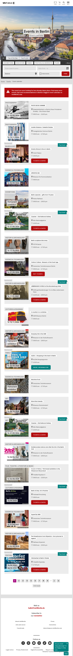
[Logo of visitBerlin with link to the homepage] (8, 3)
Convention (52, 625)
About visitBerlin (20, 621)
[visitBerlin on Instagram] (39, 643)
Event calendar (36, 35)
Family (8, 353)
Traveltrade (20, 628)
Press (52, 621)
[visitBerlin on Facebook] (23, 643)
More (68, 63)
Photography (11, 103)
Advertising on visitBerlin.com (52, 628)
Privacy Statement (22, 650)
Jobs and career (20, 625)
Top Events (24, 58)
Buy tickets (38, 274)
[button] (59, 3)
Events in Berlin (36, 31)
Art (6, 214)
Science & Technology (14, 170)
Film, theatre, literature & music (19, 466)
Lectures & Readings (14, 309)
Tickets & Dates (39, 161)
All (3, 58)
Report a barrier (51, 650)
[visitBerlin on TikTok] (44, 643)
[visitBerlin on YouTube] (34, 643)
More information (40, 367)
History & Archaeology (15, 238)
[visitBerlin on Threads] (28, 643)
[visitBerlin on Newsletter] (50, 643)
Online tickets (45, 73)
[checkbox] (8, 63)
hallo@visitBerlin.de (36, 608)
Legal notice (10, 650)
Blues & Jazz (10, 146)
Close (67, 643)
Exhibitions (10, 192)
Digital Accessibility (37, 650)
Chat (66, 654)
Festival (8, 555)
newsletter (38, 616)
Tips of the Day (12, 58)
